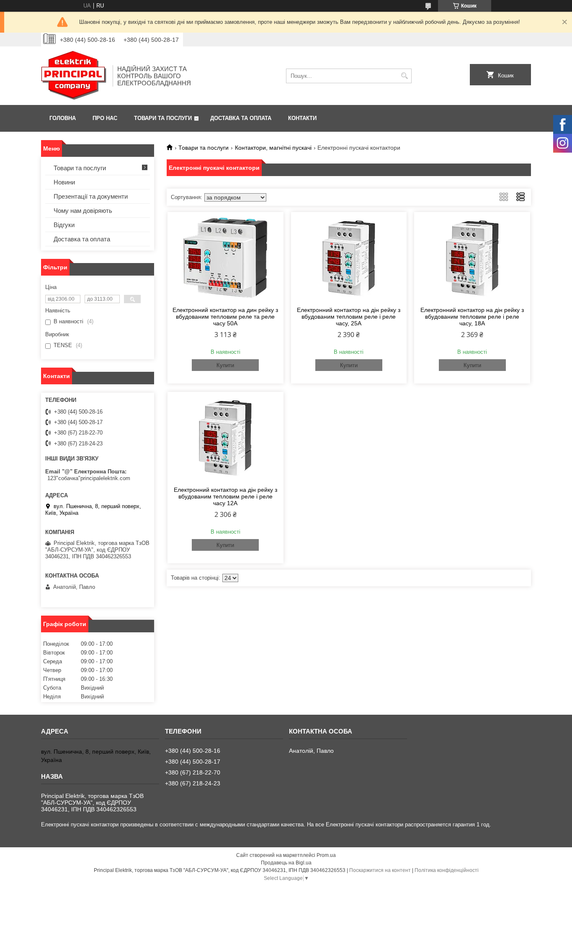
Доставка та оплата (240, 118)
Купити (225, 365)
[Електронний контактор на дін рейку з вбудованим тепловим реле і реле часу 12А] (225, 438)
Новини (64, 182)
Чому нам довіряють (83, 210)
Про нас (105, 118)
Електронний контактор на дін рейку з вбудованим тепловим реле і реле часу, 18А (472, 317)
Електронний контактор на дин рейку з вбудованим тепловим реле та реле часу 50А (225, 317)
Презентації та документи (91, 196)
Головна (62, 118)
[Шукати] (404, 76)
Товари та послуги (163, 118)
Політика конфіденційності (447, 870)
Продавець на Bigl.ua (286, 863)
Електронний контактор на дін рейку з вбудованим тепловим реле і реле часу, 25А (348, 317)
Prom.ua (326, 855)
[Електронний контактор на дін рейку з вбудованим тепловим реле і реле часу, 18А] (472, 258)
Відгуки (64, 224)
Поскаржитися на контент (380, 870)
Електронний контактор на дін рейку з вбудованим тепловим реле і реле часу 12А (225, 496)
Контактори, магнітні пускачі (273, 147)
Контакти (302, 118)
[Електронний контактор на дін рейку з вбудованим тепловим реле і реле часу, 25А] (349, 258)
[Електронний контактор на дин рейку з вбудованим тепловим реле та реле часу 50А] (225, 258)
